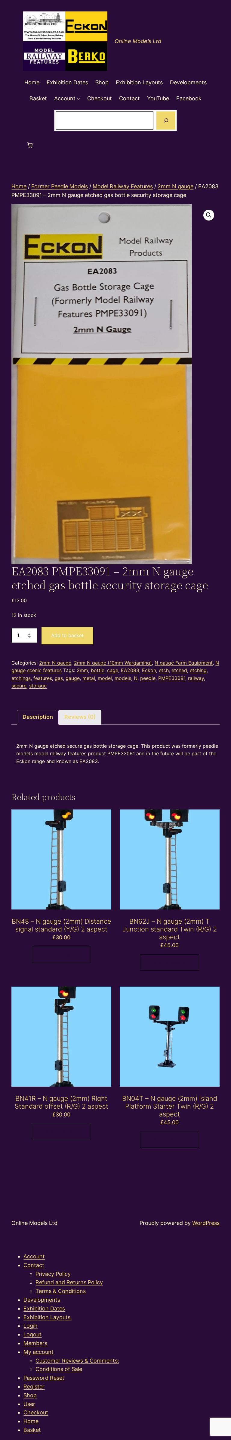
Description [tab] (38, 717)
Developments (41, 1300)
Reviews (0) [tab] (80, 717)
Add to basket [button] (61, 954)
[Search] (165, 120)
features (42, 678)
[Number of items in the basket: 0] (30, 145)
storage (38, 686)
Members (35, 1343)
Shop (30, 1395)
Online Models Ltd (138, 41)
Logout (32, 1334)
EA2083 (130, 670)
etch (164, 670)
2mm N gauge (175, 186)
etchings (21, 678)
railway (196, 678)
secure (18, 686)
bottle (97, 670)
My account (38, 1352)
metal (88, 678)
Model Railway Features (123, 186)
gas (59, 678)
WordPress (206, 1223)
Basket (32, 1430)
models (123, 678)
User (29, 1404)
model (105, 678)
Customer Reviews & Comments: (77, 1360)
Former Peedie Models (59, 186)
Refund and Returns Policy (69, 1282)
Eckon (149, 670)
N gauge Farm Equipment (184, 663)
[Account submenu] (78, 98)
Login (30, 1326)
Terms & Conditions (60, 1291)
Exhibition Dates (44, 1308)
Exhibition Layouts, (47, 1317)
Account (34, 1256)
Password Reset (43, 1378)
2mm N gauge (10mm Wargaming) (113, 663)
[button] (208, 215)
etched (179, 670)
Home (18, 186)
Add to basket (67, 635)
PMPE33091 (171, 678)
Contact (33, 1265)
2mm (82, 670)
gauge (73, 678)
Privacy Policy (53, 1274)
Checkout (35, 1412)
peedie (148, 678)
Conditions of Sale (58, 1369)
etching (198, 670)
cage (112, 670)
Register (34, 1386)
